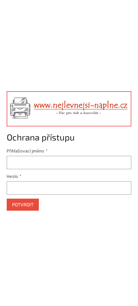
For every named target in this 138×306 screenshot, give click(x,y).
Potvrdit (22, 204)
